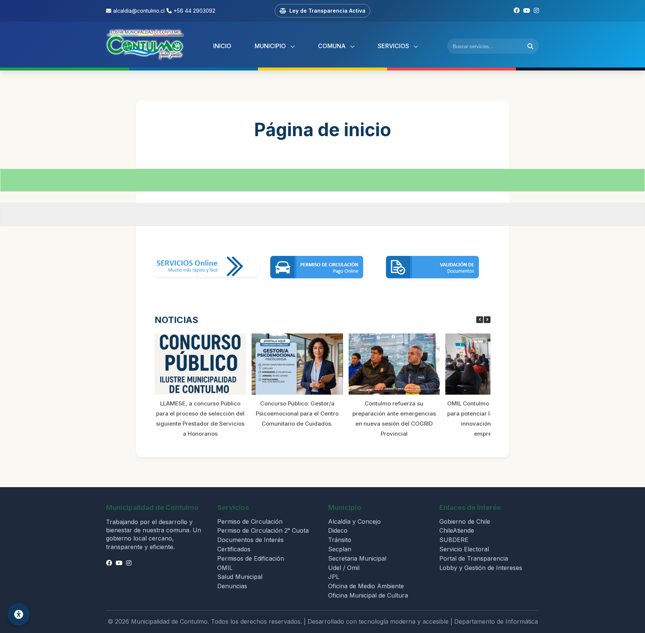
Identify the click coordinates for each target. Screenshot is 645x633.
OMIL (225, 567)
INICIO (222, 46)
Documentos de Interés (250, 539)
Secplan (339, 549)
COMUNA (332, 46)
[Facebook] (517, 11)
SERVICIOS (394, 46)
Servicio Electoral (464, 549)
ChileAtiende (456, 530)
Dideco (338, 530)
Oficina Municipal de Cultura (368, 595)
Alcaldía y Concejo (354, 521)
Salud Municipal (239, 576)
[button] (487, 319)
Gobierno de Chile (464, 521)
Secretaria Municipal (357, 558)
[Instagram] (536, 11)
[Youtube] (526, 11)
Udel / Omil (343, 567)
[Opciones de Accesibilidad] (18, 614)
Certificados (233, 549)
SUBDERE (453, 539)
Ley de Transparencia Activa (327, 10)
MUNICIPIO (271, 46)
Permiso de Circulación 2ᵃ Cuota (263, 530)
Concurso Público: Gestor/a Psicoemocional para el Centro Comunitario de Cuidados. (297, 413)
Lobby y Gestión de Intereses (480, 567)
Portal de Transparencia (473, 558)
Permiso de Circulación (250, 521)
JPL (333, 576)
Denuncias (232, 586)
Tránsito (339, 539)
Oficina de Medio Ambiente (366, 586)
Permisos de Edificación (250, 558)
